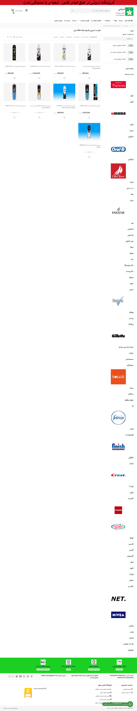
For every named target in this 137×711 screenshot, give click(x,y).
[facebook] (20, 676)
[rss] (13, 676)
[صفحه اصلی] (132, 26)
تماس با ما (67, 21)
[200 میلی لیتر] (89, 52)
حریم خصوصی (127, 689)
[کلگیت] (118, 510)
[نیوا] (118, 614)
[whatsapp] (24, 676)
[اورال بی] (118, 148)
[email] (9, 676)
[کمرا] (118, 526)
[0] (12, 11)
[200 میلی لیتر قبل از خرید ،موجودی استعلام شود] (89, 92)
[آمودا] (118, 113)
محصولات (107, 21)
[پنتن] (118, 212)
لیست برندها (129, 74)
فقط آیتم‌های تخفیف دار (117, 52)
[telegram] (31, 676)
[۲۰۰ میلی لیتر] (64, 92)
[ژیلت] (118, 336)
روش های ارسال (105, 693)
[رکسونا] (118, 301)
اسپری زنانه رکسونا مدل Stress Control (65, 66)
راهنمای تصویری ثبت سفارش (103, 689)
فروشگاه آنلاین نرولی (105, 685)
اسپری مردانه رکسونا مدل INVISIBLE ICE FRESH (90, 146)
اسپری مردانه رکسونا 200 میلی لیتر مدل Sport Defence (40, 107)
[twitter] (16, 676)
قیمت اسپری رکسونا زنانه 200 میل (111, 26)
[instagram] (27, 676)
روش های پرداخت (104, 700)
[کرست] (118, 475)
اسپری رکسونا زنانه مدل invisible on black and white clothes (65, 107)
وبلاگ (115, 21)
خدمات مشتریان (126, 685)
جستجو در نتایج (128, 34)
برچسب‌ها (126, 26)
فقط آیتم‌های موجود (119, 45)
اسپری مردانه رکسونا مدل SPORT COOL (15, 66)
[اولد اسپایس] (118, 171)
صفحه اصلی (127, 21)
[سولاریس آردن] (118, 376)
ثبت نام (17, 11)
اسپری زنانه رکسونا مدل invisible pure (40, 66)
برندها (120, 21)
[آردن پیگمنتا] (118, 84)
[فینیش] (118, 446)
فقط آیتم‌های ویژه (119, 59)
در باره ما (74, 21)
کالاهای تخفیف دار (96, 21)
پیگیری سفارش (58, 21)
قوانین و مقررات (84, 21)
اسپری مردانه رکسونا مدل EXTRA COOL (90, 106)
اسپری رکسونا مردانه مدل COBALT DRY (15, 106)
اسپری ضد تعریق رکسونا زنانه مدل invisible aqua (91, 67)
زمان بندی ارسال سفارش (103, 696)
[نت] (118, 598)
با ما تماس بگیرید (126, 693)
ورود (21, 11)
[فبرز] (118, 417)
